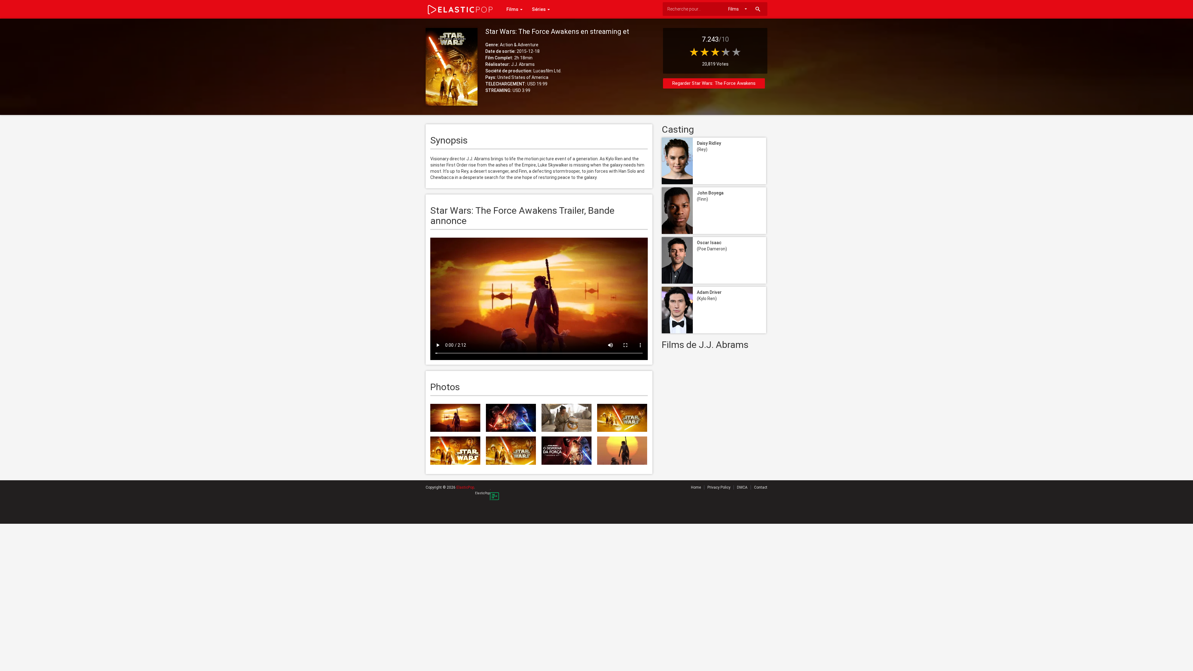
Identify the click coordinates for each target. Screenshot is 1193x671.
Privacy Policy (718, 487)
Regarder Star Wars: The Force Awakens (714, 83)
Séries (539, 9)
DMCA (742, 487)
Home (696, 487)
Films (512, 9)
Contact (760, 487)
